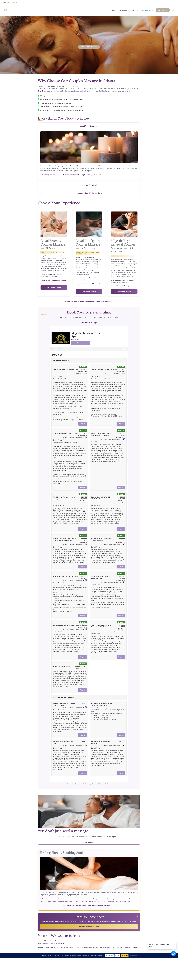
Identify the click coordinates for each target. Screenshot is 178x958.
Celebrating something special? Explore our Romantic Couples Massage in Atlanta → (71, 175)
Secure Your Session (54, 287)
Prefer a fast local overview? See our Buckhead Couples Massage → (89, 301)
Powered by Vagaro (73, 784)
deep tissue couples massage (48, 91)
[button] (173, 10)
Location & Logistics (89, 185)
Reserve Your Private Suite (89, 927)
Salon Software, (84, 784)
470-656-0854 (59, 943)
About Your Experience (89, 126)
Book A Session (89, 842)
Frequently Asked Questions (89, 193)
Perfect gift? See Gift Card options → (122, 286)
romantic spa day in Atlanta (79, 91)
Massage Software (105, 784)
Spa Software (94, 784)
